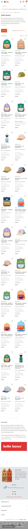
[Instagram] (15, 494)
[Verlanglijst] (23, 2)
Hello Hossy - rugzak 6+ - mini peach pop (21, 304)
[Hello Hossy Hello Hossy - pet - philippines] (7, 263)
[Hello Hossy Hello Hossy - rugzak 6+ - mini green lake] (21, 263)
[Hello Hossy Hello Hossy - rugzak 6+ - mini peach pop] (21, 294)
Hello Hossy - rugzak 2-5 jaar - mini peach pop (7, 335)
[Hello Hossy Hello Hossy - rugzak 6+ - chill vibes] (7, 44)
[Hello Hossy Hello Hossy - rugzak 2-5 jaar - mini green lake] (7, 294)
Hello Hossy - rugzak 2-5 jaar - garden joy (21, 115)
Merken (11, 12)
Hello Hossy (3, 50)
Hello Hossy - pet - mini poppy (21, 241)
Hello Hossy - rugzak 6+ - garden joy (7, 84)
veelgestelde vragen (22, 473)
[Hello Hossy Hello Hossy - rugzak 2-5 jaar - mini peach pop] (7, 326)
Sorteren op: (15, 30)
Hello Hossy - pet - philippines (5, 272)
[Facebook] (12, 494)
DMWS (21, 519)
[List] (26, 35)
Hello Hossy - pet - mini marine (21, 179)
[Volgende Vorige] (16, 418)
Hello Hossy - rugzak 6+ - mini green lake (21, 272)
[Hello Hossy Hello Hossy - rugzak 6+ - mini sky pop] (21, 326)
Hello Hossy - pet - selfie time (19, 84)
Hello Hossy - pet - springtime (19, 146)
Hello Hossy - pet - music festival (5, 179)
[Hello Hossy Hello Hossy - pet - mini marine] (21, 170)
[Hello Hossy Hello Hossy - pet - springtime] (21, 137)
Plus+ (25, 519)
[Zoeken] (25, 6)
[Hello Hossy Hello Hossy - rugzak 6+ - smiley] (7, 201)
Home (7, 12)
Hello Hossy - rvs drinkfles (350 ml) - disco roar (20, 367)
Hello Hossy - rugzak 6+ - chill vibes (7, 53)
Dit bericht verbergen (8, 526)
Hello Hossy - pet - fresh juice (19, 398)
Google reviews (21, 487)
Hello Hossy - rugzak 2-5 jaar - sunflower (7, 115)
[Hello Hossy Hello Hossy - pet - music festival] (7, 170)
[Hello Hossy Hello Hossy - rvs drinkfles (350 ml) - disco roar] (21, 357)
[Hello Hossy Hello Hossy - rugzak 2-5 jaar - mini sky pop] (21, 201)
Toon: (21, 35)
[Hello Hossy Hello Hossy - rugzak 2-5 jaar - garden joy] (21, 106)
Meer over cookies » (21, 526)
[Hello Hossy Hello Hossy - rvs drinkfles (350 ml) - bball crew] (7, 137)
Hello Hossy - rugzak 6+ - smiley (7, 210)
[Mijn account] (20, 2)
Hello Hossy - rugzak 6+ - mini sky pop (21, 335)
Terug (3, 12)
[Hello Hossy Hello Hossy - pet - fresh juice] (21, 389)
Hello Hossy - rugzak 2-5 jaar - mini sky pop (21, 210)
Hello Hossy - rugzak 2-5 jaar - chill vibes (7, 366)
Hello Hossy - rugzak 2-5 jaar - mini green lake (7, 304)
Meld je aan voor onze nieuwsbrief (14, 496)
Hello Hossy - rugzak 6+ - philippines (21, 53)
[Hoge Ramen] (7, 2)
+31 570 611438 (13, 437)
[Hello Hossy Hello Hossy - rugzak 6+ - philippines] (21, 44)
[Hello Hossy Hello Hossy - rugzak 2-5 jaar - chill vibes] (7, 357)
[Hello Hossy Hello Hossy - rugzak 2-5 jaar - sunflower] (7, 106)
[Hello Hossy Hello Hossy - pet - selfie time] (21, 75)
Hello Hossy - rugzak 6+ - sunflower (7, 241)
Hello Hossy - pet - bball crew (5, 398)
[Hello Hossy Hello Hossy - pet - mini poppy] (21, 232)
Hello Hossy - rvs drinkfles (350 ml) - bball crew (6, 147)
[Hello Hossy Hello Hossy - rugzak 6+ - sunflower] (7, 232)
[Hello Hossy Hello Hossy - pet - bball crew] (7, 389)
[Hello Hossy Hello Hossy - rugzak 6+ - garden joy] (7, 75)
